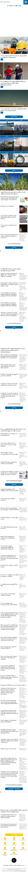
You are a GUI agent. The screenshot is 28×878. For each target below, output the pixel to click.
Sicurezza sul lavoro (5, 855)
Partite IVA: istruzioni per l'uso (14, 850)
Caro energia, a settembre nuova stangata (9, 225)
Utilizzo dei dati (23, 871)
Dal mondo (14, 844)
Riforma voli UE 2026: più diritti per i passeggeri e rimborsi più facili (10, 508)
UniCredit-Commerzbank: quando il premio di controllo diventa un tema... (6, 164)
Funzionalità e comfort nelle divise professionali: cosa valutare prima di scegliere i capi (10, 284)
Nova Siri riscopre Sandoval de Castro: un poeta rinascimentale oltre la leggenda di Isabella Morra (9, 702)
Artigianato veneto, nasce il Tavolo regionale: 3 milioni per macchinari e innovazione (9, 741)
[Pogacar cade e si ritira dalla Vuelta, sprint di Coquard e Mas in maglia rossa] (14, 792)
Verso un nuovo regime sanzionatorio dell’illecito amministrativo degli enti (7, 547)
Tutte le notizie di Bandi (14, 404)
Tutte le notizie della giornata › (14, 784)
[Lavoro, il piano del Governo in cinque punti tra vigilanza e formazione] (14, 54)
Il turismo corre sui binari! (7, 206)
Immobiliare (5, 849)
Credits (15, 871)
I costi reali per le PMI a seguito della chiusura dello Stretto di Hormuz (9, 217)
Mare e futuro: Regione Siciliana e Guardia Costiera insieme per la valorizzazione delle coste (9, 639)
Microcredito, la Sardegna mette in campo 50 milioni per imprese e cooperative (9, 236)
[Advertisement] (14, 21)
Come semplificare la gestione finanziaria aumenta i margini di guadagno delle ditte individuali (8, 294)
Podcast (23, 844)
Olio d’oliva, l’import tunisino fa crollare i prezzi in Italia (9, 462)
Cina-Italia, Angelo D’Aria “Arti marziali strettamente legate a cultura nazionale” (9, 816)
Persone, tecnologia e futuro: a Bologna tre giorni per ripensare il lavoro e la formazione (9, 677)
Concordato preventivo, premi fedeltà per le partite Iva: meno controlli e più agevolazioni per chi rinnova (9, 713)
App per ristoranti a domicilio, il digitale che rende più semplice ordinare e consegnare (9, 275)
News (2, 59)
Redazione (6, 865)
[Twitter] (12, 5)
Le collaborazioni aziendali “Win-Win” (9, 585)
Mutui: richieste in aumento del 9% (20, 148)
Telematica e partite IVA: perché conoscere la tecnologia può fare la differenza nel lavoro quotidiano (9, 314)
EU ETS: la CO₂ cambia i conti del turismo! (9, 566)
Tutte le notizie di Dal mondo (14, 480)
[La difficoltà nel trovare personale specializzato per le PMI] (14, 251)
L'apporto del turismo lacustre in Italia (7, 148)
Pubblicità (11, 865)
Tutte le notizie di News (14, 243)
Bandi (5, 844)
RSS (23, 865)
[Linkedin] (11, 5)
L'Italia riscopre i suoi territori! (8, 749)
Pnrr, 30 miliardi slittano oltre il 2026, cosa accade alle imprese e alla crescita (13, 430)
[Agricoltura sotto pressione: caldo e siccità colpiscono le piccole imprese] (14, 190)
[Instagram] (9, 5)
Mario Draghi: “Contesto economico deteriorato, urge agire (9, 453)
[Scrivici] (16, 5)
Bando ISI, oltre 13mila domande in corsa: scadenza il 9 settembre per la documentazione (13, 350)
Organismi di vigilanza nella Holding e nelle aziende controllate (10, 489)
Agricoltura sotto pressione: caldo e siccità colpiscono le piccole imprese (13, 193)
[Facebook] (7, 5)
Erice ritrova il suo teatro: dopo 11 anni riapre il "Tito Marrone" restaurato (9, 658)
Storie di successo (23, 849)
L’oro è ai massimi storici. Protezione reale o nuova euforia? (9, 603)
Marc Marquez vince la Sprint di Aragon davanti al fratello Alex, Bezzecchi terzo (9, 825)
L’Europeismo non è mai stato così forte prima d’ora (9, 434)
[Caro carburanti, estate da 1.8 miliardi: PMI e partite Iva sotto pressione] (14, 107)
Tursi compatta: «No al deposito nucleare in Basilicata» (9, 721)
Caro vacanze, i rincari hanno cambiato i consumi (8, 594)
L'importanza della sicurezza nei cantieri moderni (13, 685)
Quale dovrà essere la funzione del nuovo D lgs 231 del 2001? (20, 164)
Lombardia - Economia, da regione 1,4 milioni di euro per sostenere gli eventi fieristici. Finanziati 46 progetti (9, 395)
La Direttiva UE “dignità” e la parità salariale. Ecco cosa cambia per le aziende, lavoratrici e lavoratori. (9, 473)
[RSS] (14, 5)
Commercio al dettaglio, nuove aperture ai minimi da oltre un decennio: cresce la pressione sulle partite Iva (9, 558)
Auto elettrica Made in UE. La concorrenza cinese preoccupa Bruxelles (8, 444)
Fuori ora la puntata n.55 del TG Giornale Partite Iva (9, 647)
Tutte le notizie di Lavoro (14, 323)
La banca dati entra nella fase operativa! (8, 499)
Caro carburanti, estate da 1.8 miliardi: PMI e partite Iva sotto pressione (14, 109)
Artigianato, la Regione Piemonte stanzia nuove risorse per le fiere (9, 384)
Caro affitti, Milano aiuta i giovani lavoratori (9, 527)
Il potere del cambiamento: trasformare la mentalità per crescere (8, 538)
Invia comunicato (18, 865)
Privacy (18, 871)
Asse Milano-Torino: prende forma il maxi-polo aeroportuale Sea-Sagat (7, 132)
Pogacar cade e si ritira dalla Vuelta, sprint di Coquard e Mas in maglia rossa (14, 811)
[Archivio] (18, 5)
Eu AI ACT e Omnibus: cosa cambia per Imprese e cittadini (10, 575)
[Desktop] (20, 5)
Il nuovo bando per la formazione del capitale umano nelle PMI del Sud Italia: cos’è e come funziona (9, 356)
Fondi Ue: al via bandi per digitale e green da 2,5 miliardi (9, 374)
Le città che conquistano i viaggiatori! (19, 132)
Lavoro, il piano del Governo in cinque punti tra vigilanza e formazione (14, 56)
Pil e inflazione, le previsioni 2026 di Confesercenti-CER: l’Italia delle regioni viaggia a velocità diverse (10, 198)
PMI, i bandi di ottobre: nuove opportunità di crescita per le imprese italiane (8, 366)
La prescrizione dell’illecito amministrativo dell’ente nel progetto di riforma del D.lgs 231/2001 (8, 668)
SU (14, 860)
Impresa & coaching (14, 854)
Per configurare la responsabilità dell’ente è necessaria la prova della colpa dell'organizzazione (13, 83)
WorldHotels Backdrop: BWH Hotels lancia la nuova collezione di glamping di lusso (9, 731)
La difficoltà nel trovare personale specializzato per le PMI (11, 269)
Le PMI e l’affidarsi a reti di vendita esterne (9, 518)
